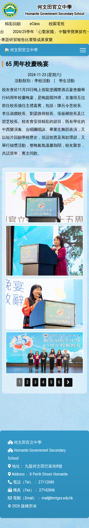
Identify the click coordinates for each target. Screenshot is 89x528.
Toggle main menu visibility (83, 49)
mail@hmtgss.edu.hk (57, 498)
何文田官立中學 (24, 50)
